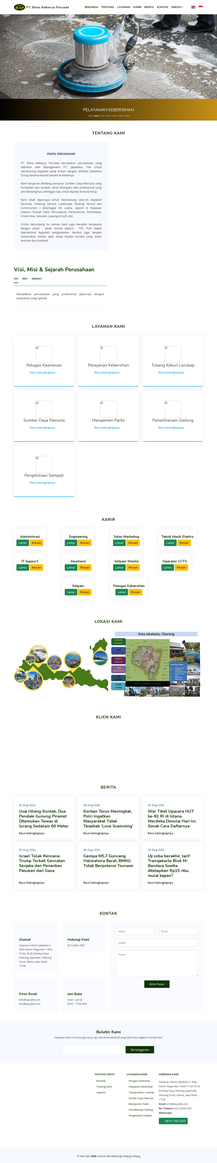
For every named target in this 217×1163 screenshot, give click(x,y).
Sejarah (37, 278)
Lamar (23, 543)
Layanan (123, 7)
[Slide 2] (96, 116)
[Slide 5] (114, 116)
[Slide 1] (90, 116)
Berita (149, 7)
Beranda (91, 7)
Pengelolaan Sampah (140, 1115)
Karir (137, 7)
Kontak (162, 7)
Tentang (107, 7)
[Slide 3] (102, 116)
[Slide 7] (126, 116)
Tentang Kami (104, 1086)
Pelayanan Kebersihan (141, 1086)
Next (205, 745)
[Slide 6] (120, 116)
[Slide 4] (108, 116)
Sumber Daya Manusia (141, 1098)
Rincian (36, 543)
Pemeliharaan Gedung (141, 1110)
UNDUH (176, 7)
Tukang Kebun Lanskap (141, 1092)
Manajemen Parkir (139, 1104)
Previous (11, 745)
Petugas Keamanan (139, 1081)
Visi (16, 278)
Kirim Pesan (156, 984)
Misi (24, 278)
